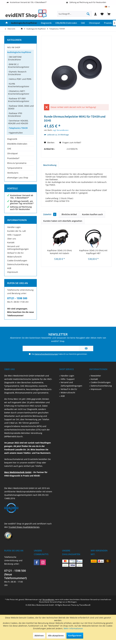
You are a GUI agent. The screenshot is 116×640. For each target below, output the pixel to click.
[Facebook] (36, 562)
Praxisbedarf (13, 158)
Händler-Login (14, 227)
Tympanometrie (14, 168)
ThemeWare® (84, 605)
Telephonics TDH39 (18, 128)
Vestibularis (12, 172)
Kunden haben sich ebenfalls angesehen (62, 221)
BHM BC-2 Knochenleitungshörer (18, 65)
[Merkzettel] (102, 14)
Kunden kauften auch (92, 214)
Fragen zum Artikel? (71, 142)
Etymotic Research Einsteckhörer (17, 73)
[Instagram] (43, 562)
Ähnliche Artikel (69, 214)
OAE (9, 148)
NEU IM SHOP (13, 47)
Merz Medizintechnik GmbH (17, 472)
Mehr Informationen (73, 628)
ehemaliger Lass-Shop (17, 177)
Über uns (11, 238)
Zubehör (49, 214)
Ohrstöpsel (12, 153)
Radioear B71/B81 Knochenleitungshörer (18, 100)
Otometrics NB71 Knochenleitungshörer (18, 92)
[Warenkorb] (109, 14)
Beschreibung (49, 165)
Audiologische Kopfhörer (19, 52)
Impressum (12, 272)
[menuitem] (109, 14)
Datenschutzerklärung (17, 264)
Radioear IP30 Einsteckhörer (15, 114)
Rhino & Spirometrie (16, 163)
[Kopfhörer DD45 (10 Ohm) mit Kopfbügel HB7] (93, 238)
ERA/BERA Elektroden (17, 143)
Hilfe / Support (14, 234)
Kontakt (10, 242)
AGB (9, 268)
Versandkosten (48, 599)
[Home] (6, 23)
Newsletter (96, 375)
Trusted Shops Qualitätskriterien (23, 527)
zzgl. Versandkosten (60, 130)
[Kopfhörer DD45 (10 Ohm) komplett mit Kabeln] (59, 238)
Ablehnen (39, 635)
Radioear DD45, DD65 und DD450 (21, 107)
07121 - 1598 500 (17, 298)
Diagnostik (12, 139)
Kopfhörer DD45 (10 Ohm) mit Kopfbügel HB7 (93, 252)
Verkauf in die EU (15, 252)
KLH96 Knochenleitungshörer (18, 85)
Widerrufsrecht (14, 256)
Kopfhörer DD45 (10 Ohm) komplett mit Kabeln (59, 252)
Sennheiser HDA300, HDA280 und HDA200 (18, 122)
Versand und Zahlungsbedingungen (18, 247)
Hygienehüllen (15, 132)
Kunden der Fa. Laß (16, 231)
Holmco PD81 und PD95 (19, 79)
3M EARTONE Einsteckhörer (15, 58)
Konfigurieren (74, 635)
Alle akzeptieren (56, 635)
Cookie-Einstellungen (17, 260)
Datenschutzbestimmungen (46, 354)
